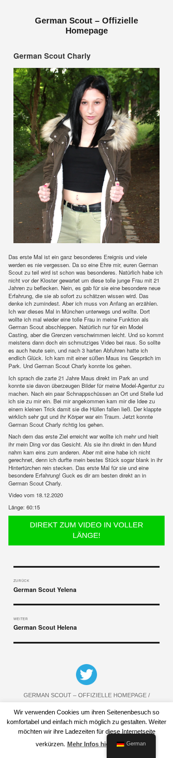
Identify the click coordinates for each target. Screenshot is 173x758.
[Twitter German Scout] (86, 676)
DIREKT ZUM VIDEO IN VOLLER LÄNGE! (86, 530)
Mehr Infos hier (89, 744)
